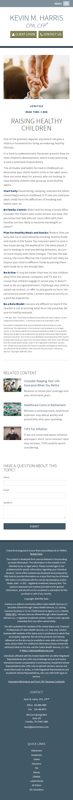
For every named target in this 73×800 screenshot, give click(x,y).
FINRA (8, 614)
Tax (36, 767)
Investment (36, 755)
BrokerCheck (36, 553)
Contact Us (52, 34)
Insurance (36, 763)
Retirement (36, 750)
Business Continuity (55, 681)
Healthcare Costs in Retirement (45, 405)
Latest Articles (36, 781)
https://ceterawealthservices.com (38, 650)
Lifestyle (36, 776)
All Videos (36, 785)
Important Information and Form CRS (26, 681)
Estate (37, 759)
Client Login (25, 34)
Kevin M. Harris (36, 21)
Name (6, 477)
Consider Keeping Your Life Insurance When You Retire (42, 383)
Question (8, 502)
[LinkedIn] (36, 732)
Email (6, 490)
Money (36, 772)
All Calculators (36, 789)
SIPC (14, 614)
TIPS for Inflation (35, 429)
